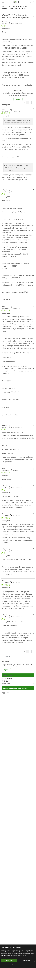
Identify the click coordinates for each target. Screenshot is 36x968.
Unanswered (18, 684)
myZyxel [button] (4, 21)
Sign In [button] (18, 99)
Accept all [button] (9, 960)
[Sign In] (33, 2)
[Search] (29, 2)
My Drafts (18, 681)
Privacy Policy (25, 957)
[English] (18, 2)
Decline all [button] (26, 960)
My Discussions (7, 678)
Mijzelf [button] (3, 109)
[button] (33, 16)
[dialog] (18, 956)
